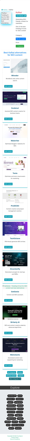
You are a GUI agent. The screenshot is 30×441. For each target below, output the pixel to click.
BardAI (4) (7, 421)
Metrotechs (15, 355)
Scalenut (15, 108)
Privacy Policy (15, 437)
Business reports (11, 375)
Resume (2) (19, 412)
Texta (15, 173)
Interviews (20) (12, 395)
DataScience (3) (11, 405)
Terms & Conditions (15, 439)
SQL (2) (8, 425)
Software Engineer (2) (17, 425)
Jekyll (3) (11, 428)
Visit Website (20, 15)
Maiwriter (15, 141)
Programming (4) (11, 408)
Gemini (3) (14, 421)
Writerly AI (15, 322)
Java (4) (20, 395)
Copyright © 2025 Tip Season (15, 436)
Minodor (15, 75)
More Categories (14, 379)
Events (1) (20, 408)
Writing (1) (20, 418)
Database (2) (19, 399)
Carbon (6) (20, 405)
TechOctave (15, 238)
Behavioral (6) (11, 412)
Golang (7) (10, 415)
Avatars (20, 372)
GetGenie (15, 292)
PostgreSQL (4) (18, 402)
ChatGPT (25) (18, 415)
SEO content (8, 86)
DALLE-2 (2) (22, 421)
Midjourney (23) (11, 418)
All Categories (11, 372)
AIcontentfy (15, 269)
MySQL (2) (10, 402)
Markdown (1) (10, 399)
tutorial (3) (18, 428)
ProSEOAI (15, 206)
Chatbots (20, 375)
